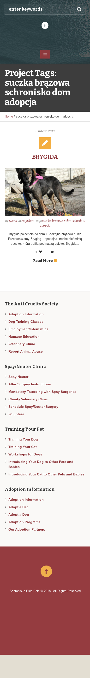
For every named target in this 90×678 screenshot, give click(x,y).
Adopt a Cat (18, 507)
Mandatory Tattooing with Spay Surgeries (42, 392)
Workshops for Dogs (25, 454)
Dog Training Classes (25, 321)
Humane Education (24, 336)
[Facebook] (45, 25)
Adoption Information (26, 314)
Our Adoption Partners (26, 529)
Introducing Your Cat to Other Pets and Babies (46, 474)
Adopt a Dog (18, 514)
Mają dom (27, 221)
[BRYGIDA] (45, 192)
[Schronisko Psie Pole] (45, 39)
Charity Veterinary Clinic (28, 399)
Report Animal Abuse (25, 351)
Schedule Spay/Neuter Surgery (33, 406)
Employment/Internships (28, 329)
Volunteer (16, 414)
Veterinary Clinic (21, 344)
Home (9, 116)
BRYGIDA (45, 156)
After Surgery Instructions (29, 384)
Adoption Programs (24, 522)
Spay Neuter (18, 377)
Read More (43, 260)
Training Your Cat (22, 447)
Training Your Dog (23, 439)
